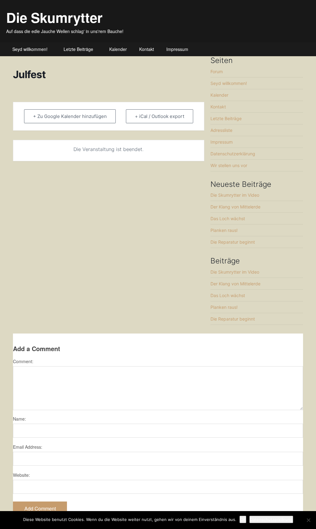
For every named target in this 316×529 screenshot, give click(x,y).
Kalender (118, 49)
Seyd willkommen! (30, 49)
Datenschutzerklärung (232, 153)
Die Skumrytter (54, 17)
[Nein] (308, 520)
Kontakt (146, 49)
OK (243, 519)
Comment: (23, 361)
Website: (21, 475)
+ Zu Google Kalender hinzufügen (70, 116)
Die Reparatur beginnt (232, 242)
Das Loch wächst (227, 218)
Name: (19, 419)
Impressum (177, 49)
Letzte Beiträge (78, 49)
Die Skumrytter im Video (234, 195)
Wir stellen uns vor (228, 165)
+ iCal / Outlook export (159, 116)
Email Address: (27, 447)
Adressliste (221, 130)
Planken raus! (224, 230)
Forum (216, 71)
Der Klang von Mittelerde (235, 206)
